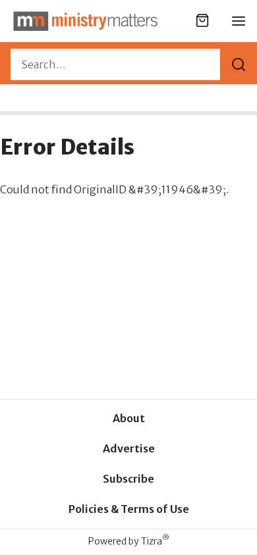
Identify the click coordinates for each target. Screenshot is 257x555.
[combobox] (115, 64)
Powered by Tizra (128, 541)
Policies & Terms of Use (129, 509)
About (129, 418)
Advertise (129, 448)
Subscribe (128, 478)
